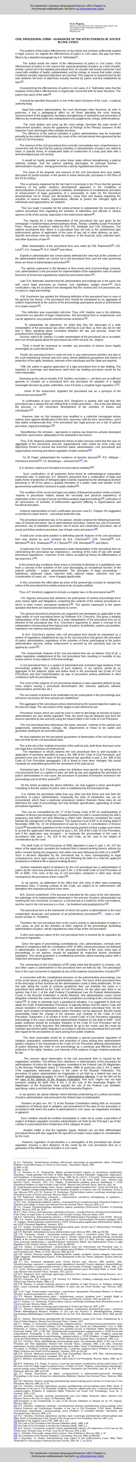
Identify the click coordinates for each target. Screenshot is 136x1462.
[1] (76, 56)
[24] (77, 485)
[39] (118, 851)
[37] (58, 778)
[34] (112, 591)
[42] (99, 913)
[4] (93, 214)
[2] (22, 81)
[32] (92, 542)
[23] (92, 467)
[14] (86, 318)
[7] (22, 249)
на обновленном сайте (90, 8)
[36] (37, 646)
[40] (66, 876)
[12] (110, 284)
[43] (117, 970)
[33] (35, 557)
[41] (106, 903)
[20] (99, 456)
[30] (51, 542)
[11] (93, 274)
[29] (28, 542)
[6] (112, 245)
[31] (70, 542)
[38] (25, 827)
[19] (90, 450)
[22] (81, 460)
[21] (40, 460)
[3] (50, 94)
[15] (117, 384)
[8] (41, 249)
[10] (67, 261)
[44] (24, 1001)
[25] (102, 498)
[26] (96, 528)
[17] (31, 409)
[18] (53, 425)
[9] (58, 249)
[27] (88, 538)
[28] (111, 538)
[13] (38, 305)
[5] (48, 238)
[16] (44, 394)
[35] (71, 604)
